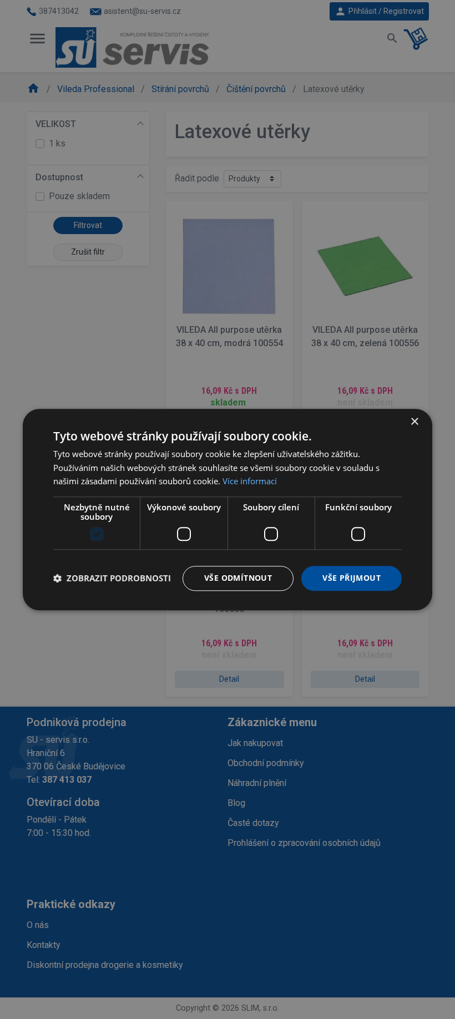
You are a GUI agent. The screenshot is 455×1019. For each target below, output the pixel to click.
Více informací (250, 481)
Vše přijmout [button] (351, 577)
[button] (112, 578)
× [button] (414, 422)
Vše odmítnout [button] (238, 577)
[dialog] (227, 509)
